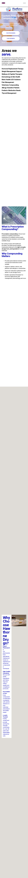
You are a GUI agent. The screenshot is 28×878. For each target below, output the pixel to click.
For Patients (11, 38)
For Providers (10, 33)
